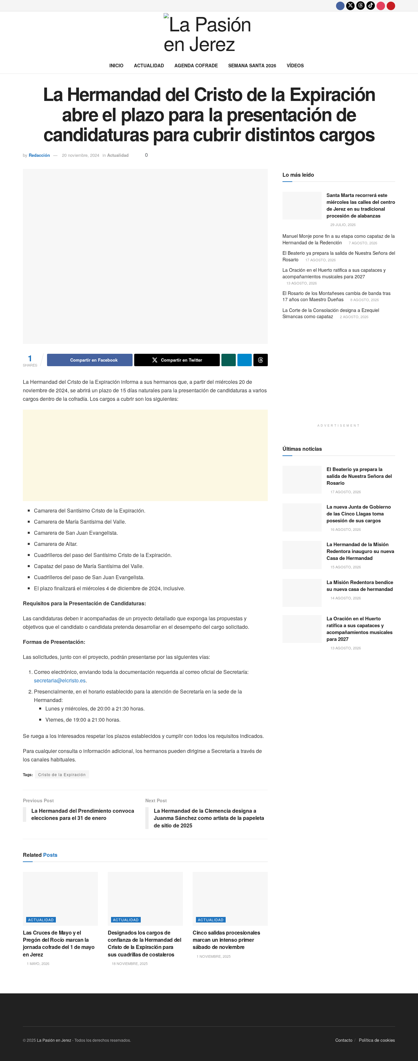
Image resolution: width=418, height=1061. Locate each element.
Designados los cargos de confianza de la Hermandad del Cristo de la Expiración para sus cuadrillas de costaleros (144, 943)
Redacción (39, 155)
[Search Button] (392, 65)
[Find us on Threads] (360, 5)
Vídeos (295, 65)
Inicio (116, 65)
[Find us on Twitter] (350, 5)
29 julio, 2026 (343, 224)
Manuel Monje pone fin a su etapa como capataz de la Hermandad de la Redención (338, 239)
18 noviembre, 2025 (129, 963)
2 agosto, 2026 (353, 316)
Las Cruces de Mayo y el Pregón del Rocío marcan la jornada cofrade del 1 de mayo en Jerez (59, 943)
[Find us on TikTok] (370, 5)
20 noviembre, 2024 (80, 155)
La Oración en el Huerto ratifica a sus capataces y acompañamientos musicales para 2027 (334, 273)
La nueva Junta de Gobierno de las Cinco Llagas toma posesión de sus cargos (359, 513)
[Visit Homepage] (209, 34)
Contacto (343, 1040)
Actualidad (149, 65)
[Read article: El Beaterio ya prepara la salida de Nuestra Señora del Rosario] (302, 480)
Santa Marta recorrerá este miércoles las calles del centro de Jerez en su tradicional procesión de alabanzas (361, 205)
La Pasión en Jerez (54, 1040)
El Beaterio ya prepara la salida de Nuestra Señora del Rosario (338, 256)
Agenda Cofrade (196, 65)
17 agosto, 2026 (320, 259)
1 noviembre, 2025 (213, 956)
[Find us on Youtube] (391, 5)
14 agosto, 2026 (345, 597)
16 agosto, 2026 (345, 529)
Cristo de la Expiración (62, 774)
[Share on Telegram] (244, 360)
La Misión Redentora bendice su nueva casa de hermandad (360, 586)
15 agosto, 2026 (345, 566)
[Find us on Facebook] (340, 5)
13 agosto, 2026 (301, 283)
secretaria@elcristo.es (60, 680)
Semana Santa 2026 (252, 65)
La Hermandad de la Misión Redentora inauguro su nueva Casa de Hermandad (360, 551)
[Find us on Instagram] (381, 5)
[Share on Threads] (260, 360)
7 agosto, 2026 (362, 242)
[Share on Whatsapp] (228, 360)
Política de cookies (377, 1040)
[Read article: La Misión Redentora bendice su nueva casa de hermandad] (302, 593)
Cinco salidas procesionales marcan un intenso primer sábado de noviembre (226, 940)
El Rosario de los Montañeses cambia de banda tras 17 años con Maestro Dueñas (336, 296)
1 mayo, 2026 (37, 963)
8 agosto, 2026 (364, 299)
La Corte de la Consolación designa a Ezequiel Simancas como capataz (330, 313)
